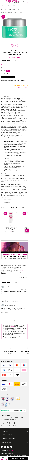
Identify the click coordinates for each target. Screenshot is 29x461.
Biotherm (14, 50)
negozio (12, 326)
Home (2, 9)
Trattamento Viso (5, 11)
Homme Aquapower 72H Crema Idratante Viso (11, 12)
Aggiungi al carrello (18, 458)
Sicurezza (7, 203)
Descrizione (7, 96)
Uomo (18, 9)
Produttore (8, 200)
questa (22, 270)
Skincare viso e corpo (10, 9)
